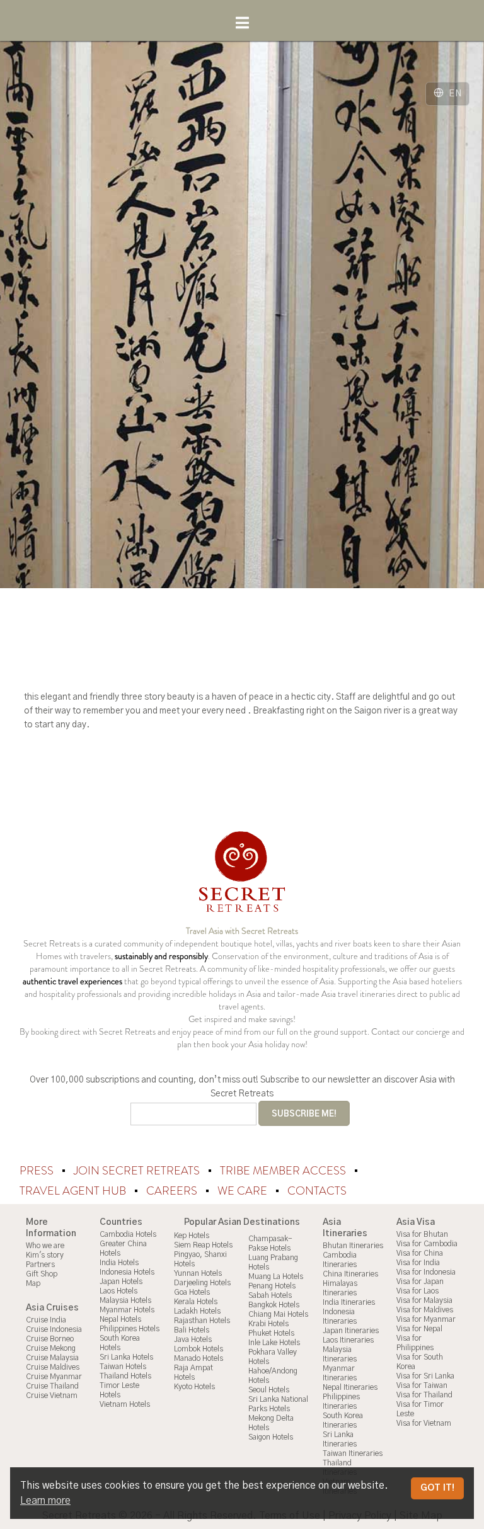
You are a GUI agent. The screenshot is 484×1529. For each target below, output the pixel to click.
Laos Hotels (118, 1291)
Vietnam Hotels (125, 1404)
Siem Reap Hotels (203, 1245)
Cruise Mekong (51, 1348)
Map (33, 1283)
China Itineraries (350, 1274)
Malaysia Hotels (125, 1300)
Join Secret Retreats (138, 1170)
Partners (40, 1264)
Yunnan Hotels (198, 1273)
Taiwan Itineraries (353, 1453)
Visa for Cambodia (427, 1244)
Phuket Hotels (271, 1333)
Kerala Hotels (195, 1301)
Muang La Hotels (275, 1276)
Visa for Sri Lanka (425, 1376)
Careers (173, 1191)
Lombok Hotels (198, 1349)
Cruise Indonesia (54, 1329)
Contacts (317, 1191)
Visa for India (418, 1262)
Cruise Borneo (50, 1339)
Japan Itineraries (351, 1330)
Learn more (45, 1501)
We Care (243, 1191)
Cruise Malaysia (52, 1357)
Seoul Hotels (268, 1390)
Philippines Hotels (129, 1329)
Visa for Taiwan (421, 1385)
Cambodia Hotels (128, 1234)
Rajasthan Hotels (202, 1320)
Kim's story (45, 1255)
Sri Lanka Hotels (126, 1357)
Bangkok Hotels (273, 1305)
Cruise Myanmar (54, 1376)
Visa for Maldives (424, 1310)
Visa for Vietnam (423, 1423)
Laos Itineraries (348, 1340)
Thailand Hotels (125, 1376)
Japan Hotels (121, 1281)
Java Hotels (193, 1339)
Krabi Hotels (268, 1323)
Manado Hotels (198, 1358)
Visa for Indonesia (426, 1272)
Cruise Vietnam (52, 1395)
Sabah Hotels (270, 1295)
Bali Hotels (191, 1330)
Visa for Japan (420, 1281)
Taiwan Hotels (123, 1366)
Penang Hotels (272, 1286)
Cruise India (46, 1320)
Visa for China (419, 1253)
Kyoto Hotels (194, 1386)
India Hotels (119, 1262)
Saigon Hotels (270, 1437)
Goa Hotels (192, 1292)
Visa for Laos (417, 1291)
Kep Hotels (191, 1235)
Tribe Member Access (284, 1170)
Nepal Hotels (120, 1319)
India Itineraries (349, 1302)
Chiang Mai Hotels (278, 1314)
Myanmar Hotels (127, 1310)
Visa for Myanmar (426, 1319)
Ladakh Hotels (197, 1311)
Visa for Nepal (419, 1329)
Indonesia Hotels (127, 1272)
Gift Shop (41, 1274)
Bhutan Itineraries (353, 1245)
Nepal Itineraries (350, 1387)
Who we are (45, 1245)
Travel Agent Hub (74, 1191)
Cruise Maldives (52, 1367)
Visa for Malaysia (424, 1300)
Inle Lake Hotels (274, 1342)
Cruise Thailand (52, 1386)
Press (38, 1170)
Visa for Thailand (424, 1395)
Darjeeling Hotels (202, 1283)
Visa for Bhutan (422, 1234)
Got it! (437, 1488)
